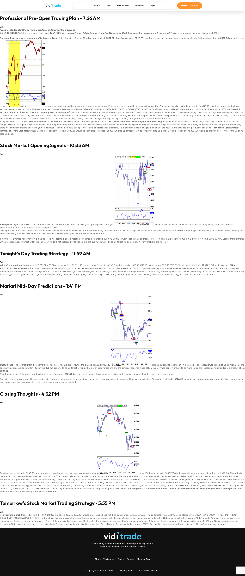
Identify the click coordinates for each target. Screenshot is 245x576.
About (108, 5)
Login (152, 5)
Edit (1, 27)
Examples (139, 5)
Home (97, 5)
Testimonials (123, 5)
